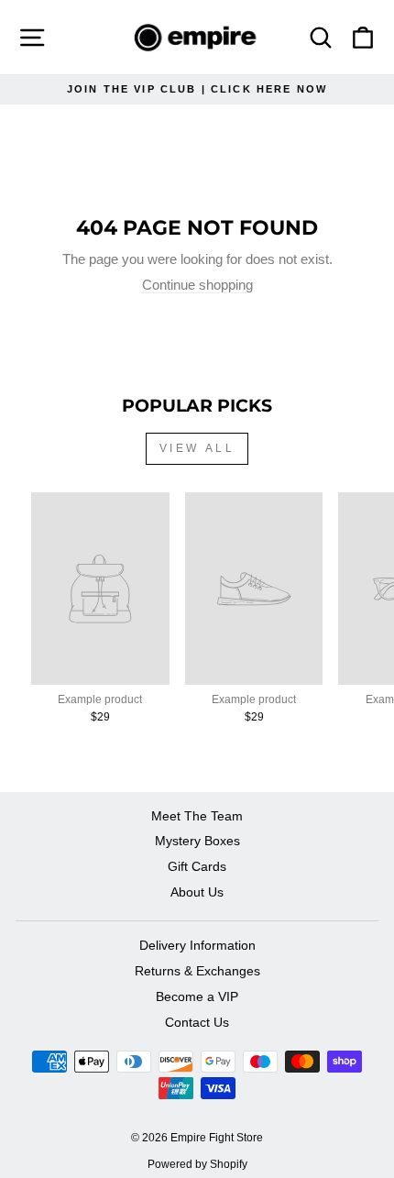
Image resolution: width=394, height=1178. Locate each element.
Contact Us (197, 1022)
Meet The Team (197, 816)
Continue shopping (197, 285)
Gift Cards (197, 867)
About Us (197, 892)
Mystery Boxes (197, 841)
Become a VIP (197, 997)
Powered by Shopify (197, 1164)
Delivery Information (197, 945)
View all (197, 448)
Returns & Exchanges (197, 971)
